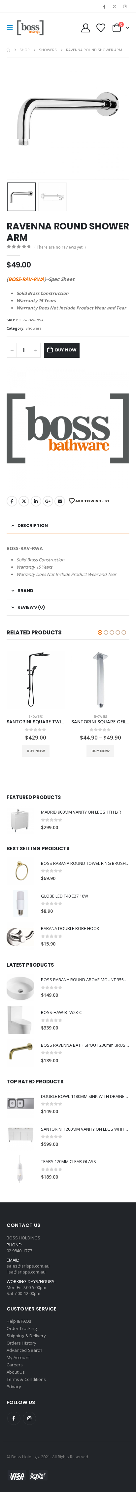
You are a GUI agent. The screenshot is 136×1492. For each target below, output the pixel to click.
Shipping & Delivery (26, 1336)
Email (59, 501)
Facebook (12, 501)
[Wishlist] (100, 27)
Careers (15, 1365)
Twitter (23, 501)
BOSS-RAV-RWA (26, 279)
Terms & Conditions (26, 1379)
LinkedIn (36, 501)
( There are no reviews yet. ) (59, 247)
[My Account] (86, 27)
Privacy (14, 1387)
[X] (114, 6)
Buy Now (66, 350)
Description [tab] (32, 525)
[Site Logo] (30, 28)
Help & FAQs (19, 1321)
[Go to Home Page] (8, 50)
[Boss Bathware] (68, 428)
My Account (18, 1357)
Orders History (21, 1343)
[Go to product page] (36, 680)
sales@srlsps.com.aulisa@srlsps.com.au (28, 1269)
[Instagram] (124, 6)
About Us (16, 1372)
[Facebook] (104, 6)
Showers (33, 328)
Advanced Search (24, 1350)
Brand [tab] (25, 590)
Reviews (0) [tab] (31, 607)
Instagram (29, 1418)
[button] (12, 27)
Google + (48, 501)
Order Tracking (22, 1328)
